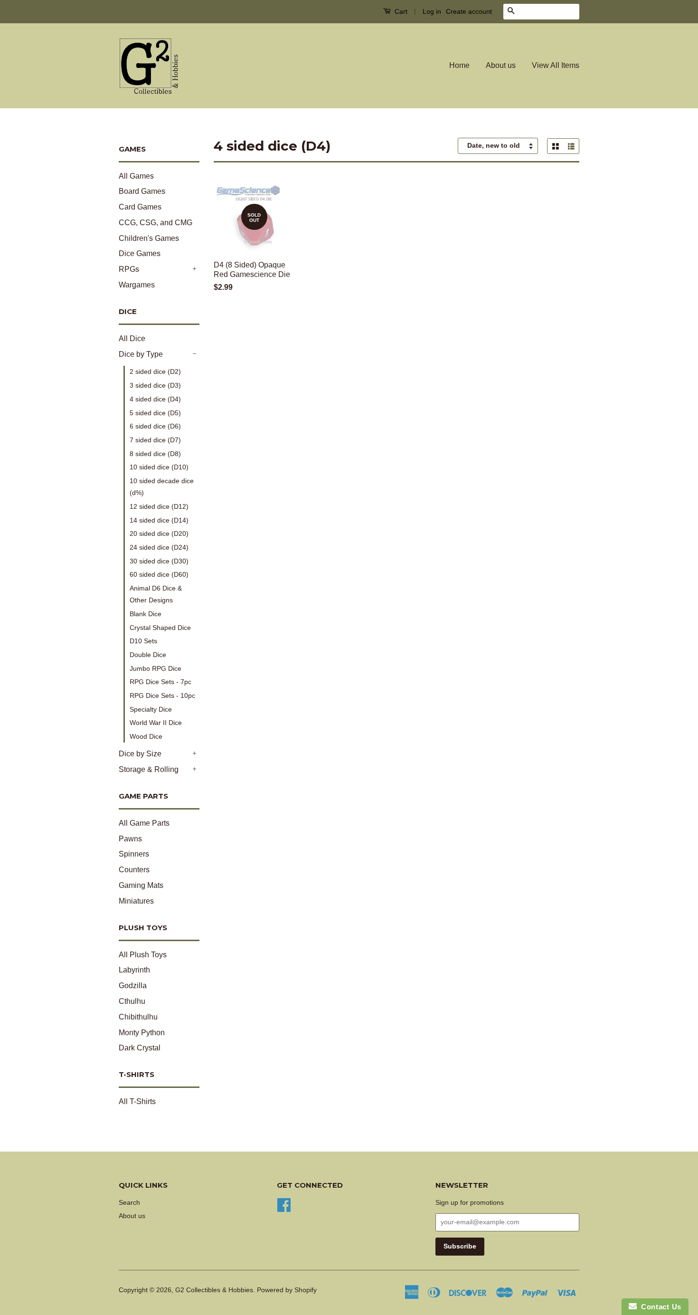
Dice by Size (140, 754)
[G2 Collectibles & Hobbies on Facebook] (284, 1204)
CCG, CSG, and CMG (155, 223)
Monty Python (142, 1033)
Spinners (134, 854)
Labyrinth (134, 970)
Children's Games (149, 238)
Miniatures (136, 901)
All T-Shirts (137, 1101)
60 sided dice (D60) (159, 574)
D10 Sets (143, 641)
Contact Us (659, 1307)
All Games (136, 176)
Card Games (140, 207)
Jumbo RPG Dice (155, 668)
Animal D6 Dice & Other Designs (156, 594)
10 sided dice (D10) (159, 467)
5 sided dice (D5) (155, 413)
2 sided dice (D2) (155, 371)
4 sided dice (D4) (155, 399)
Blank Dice (145, 614)
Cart (400, 11)
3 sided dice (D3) (155, 385)
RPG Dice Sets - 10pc (162, 695)
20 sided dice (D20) (159, 533)
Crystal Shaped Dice (160, 627)
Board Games (142, 191)
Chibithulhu (138, 1017)
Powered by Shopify (287, 1290)
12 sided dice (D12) (159, 506)
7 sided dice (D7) (155, 440)
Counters (134, 870)
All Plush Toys (143, 955)
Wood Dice (146, 736)
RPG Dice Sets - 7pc (160, 682)
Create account (469, 11)
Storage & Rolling (149, 769)
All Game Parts (144, 823)
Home (459, 65)
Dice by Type (141, 354)
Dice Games (139, 253)
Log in (432, 11)
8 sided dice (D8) (155, 453)
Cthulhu (132, 1001)
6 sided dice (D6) (155, 426)
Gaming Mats (141, 885)
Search (129, 1202)
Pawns (130, 839)
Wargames (137, 285)
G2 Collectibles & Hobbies (214, 1290)
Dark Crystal (139, 1048)
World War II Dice (156, 722)
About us (501, 65)
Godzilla (133, 985)
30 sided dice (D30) (159, 561)
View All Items (555, 65)
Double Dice (148, 654)
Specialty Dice (151, 709)
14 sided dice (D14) (159, 520)
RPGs (129, 269)
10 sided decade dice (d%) (162, 486)
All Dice (132, 338)
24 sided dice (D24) (159, 547)
